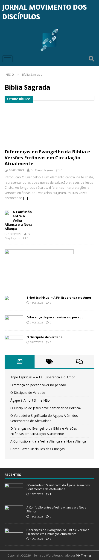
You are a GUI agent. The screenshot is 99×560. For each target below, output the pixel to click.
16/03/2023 (16, 170)
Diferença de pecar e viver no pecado (55, 317)
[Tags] (49, 361)
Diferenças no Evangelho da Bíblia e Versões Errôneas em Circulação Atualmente (47, 158)
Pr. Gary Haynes (42, 170)
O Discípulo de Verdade (44, 337)
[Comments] (79, 361)
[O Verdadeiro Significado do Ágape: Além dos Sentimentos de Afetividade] (14, 488)
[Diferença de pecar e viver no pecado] (14, 320)
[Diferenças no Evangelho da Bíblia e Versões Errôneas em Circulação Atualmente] (49, 121)
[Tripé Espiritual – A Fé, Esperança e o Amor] (14, 301)
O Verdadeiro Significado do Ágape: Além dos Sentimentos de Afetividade (58, 487)
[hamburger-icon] (7, 58)
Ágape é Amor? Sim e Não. (30, 400)
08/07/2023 (36, 342)
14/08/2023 (36, 302)
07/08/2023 (36, 322)
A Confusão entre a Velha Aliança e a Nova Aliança (18, 220)
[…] (25, 198)
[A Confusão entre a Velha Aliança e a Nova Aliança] (7, 212)
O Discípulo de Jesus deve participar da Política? (45, 408)
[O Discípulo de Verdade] (14, 340)
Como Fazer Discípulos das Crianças (37, 449)
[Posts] (20, 361)
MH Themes (83, 555)
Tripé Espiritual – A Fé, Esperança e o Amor (58, 297)
